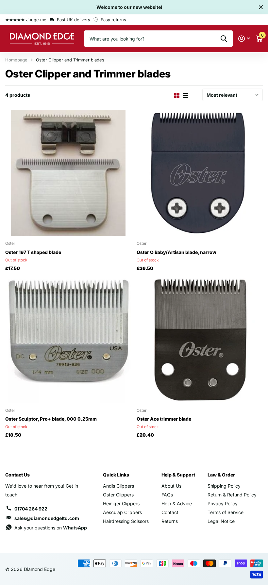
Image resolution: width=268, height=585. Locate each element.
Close (261, 7)
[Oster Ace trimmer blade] (200, 340)
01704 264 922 (30, 508)
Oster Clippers (118, 494)
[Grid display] (176, 95)
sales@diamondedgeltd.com (46, 518)
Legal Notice (221, 521)
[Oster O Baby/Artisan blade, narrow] (200, 173)
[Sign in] (244, 38)
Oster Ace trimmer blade (164, 419)
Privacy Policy (223, 503)
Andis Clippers (118, 486)
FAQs (167, 494)
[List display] (185, 95)
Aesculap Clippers (122, 512)
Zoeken (224, 38)
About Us (171, 486)
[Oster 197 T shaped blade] (68, 173)
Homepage (16, 59)
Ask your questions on (50, 527)
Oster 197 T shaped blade (33, 252)
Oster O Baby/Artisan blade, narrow (176, 252)
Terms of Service (225, 512)
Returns (169, 521)
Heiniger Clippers (121, 503)
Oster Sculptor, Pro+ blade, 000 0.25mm (51, 419)
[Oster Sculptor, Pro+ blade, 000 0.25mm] (68, 340)
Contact (169, 512)
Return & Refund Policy (232, 494)
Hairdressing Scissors (126, 521)
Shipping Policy (224, 486)
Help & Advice (176, 503)
